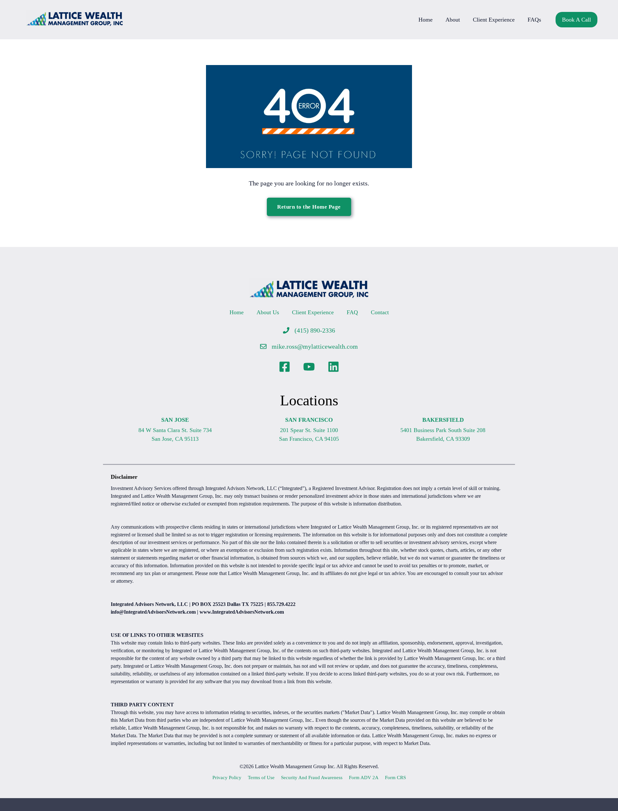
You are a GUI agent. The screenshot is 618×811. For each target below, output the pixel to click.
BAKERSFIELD (443, 420)
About (452, 19)
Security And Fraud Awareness (311, 777)
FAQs (534, 19)
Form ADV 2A (364, 777)
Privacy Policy (226, 777)
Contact (380, 312)
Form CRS (395, 777)
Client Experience (494, 19)
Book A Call (576, 19)
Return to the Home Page (309, 207)
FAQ (352, 312)
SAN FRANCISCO (309, 420)
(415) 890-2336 (315, 330)
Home (425, 19)
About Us (268, 312)
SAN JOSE (175, 420)
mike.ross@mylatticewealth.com (315, 346)
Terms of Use (261, 777)
